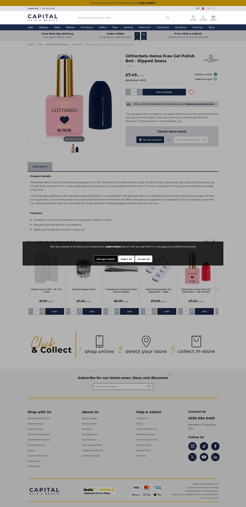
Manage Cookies (106, 259)
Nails (57, 27)
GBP (198, 8)
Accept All (144, 259)
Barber (70, 27)
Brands (128, 27)
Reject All (126, 259)
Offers (102, 27)
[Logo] (43, 17)
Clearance (163, 27)
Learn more (113, 246)
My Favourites (48, 8)
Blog (212, 27)
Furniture (87, 27)
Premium (145, 27)
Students (180, 27)
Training (197, 27)
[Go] (167, 18)
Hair (30, 27)
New (115, 27)
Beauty (43, 27)
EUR (209, 8)
